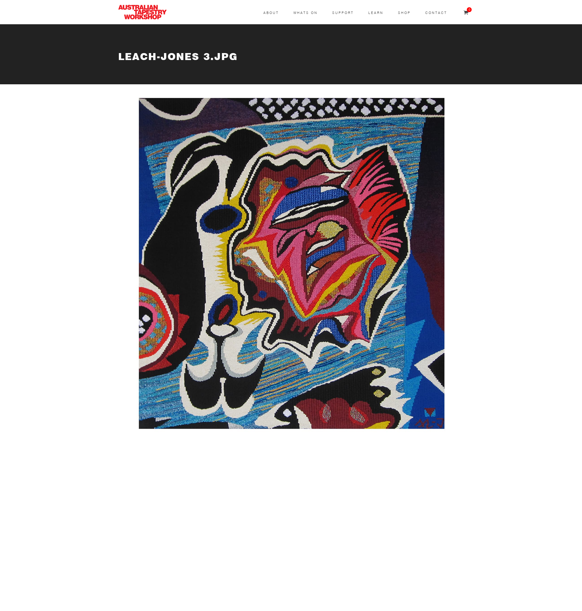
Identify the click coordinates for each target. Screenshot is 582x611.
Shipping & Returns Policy (147, 595)
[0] (465, 12)
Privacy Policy (133, 580)
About (271, 13)
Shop (404, 13)
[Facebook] (259, 505)
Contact (436, 13)
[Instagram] (259, 482)
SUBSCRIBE (132, 479)
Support (343, 13)
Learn (375, 13)
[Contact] (259, 459)
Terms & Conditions (140, 566)
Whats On (305, 13)
